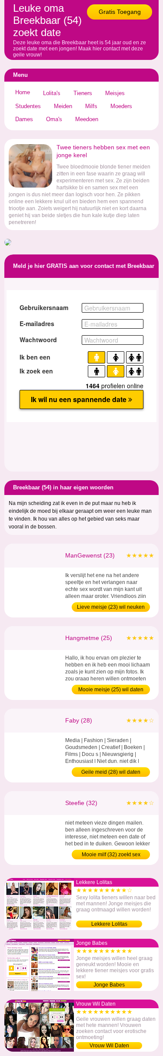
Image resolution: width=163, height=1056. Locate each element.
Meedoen (86, 119)
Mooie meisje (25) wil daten (110, 689)
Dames (24, 119)
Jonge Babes (109, 985)
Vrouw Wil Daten (109, 1046)
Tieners (82, 93)
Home (22, 92)
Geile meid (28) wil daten (110, 772)
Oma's (54, 119)
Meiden (63, 106)
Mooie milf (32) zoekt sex (111, 854)
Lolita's (51, 93)
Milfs (91, 106)
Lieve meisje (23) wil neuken (111, 607)
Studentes (28, 106)
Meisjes (115, 93)
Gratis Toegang (120, 11)
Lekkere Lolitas (109, 924)
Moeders (121, 106)
